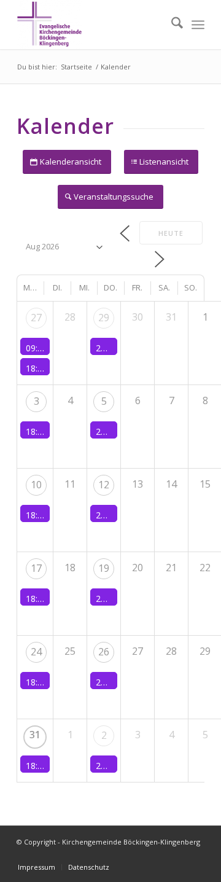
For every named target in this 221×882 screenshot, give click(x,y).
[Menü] (198, 24)
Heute (171, 233)
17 (36, 568)
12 (103, 484)
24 (36, 651)
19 (103, 568)
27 (36, 317)
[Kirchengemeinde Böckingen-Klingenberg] (92, 24)
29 (103, 317)
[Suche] (171, 24)
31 (35, 734)
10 (36, 484)
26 (103, 651)
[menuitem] (171, 24)
